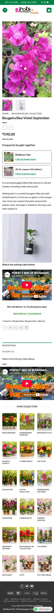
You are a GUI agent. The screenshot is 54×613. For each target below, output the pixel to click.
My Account (12, 2)
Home (5, 113)
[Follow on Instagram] (44, 2)
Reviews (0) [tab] (8, 351)
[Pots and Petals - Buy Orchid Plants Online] (27, 10)
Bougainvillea (18, 321)
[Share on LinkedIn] (26, 327)
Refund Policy (11, 601)
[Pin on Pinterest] (21, 327)
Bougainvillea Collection (27, 113)
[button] (5, 10)
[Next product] (5, 127)
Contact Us (45, 601)
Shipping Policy (29, 601)
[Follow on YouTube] (47, 2)
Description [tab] (9, 345)
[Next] (47, 59)
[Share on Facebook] (5, 327)
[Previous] (7, 59)
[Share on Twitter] (10, 327)
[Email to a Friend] (15, 327)
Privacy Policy (41, 599)
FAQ (7, 599)
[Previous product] (10, 127)
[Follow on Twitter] (27, 586)
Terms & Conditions (20, 599)
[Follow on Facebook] (42, 2)
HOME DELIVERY (29, 2)
